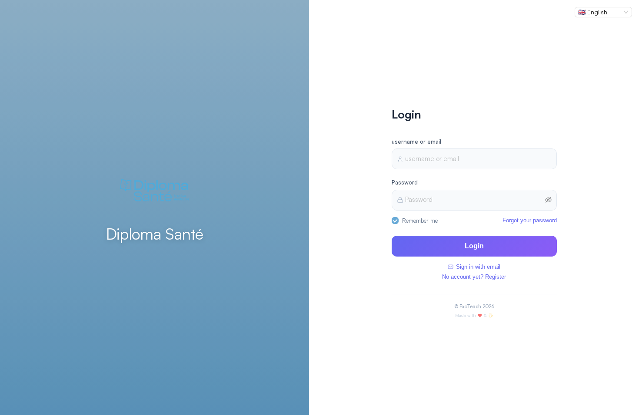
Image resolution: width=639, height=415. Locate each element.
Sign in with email (478, 266)
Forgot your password (530, 220)
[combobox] (599, 12)
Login (474, 246)
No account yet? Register (474, 276)
